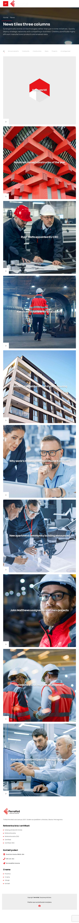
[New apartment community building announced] (39, 536)
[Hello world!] (39, 90)
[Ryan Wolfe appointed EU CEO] (39, 237)
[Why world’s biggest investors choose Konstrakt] (39, 461)
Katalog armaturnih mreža (13, 830)
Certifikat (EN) (10, 843)
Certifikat (8, 840)
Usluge (7, 880)
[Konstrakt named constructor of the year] (39, 162)
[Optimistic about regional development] (39, 685)
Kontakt (7, 883)
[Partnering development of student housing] (39, 386)
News (12, 17)
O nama (7, 877)
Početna (7, 874)
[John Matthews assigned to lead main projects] (39, 610)
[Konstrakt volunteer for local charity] (39, 312)
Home (5, 17)
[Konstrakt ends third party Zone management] (39, 760)
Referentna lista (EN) (12, 836)
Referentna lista (10, 833)
